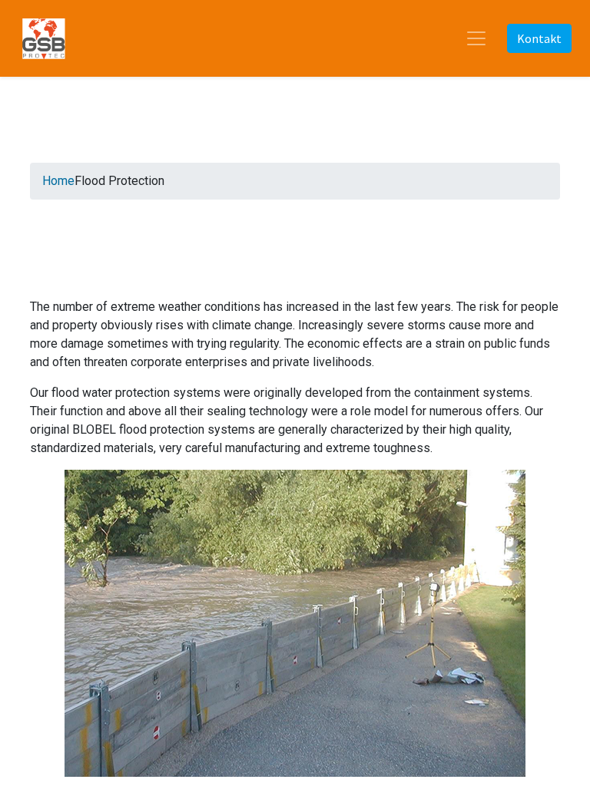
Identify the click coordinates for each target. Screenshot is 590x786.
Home (58, 180)
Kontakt (539, 38)
